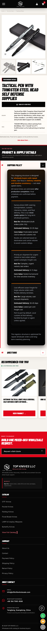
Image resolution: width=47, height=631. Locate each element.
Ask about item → (24, 140)
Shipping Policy (8, 563)
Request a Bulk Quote (12, 451)
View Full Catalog (9, 532)
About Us (5, 548)
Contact (5, 553)
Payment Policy (8, 558)
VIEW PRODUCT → (19, 413)
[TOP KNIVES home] (20, 4)
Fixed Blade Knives (9, 517)
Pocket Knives (7, 507)
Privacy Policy (7, 573)
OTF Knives (6, 502)
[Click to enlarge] (5, 54)
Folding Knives (8, 512)
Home (3, 11)
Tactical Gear (10, 11)
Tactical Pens (20, 11)
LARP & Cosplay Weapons (12, 522)
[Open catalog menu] (3, 4)
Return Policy (7, 568)
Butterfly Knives (8, 527)
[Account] (37, 4)
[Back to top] (42, 627)
